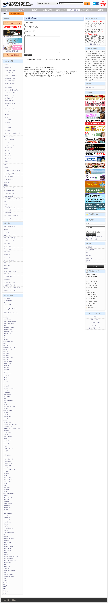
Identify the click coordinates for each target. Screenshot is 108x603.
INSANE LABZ (7, 416)
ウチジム (95, 317)
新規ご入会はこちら (91, 239)
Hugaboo (6, 412)
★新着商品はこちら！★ (12, 44)
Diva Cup (6, 370)
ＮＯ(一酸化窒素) (9, 196)
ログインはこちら (16, 14)
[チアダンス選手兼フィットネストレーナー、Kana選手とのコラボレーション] (95, 118)
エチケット (7, 263)
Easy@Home (7, 374)
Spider (5, 564)
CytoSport (6, 367)
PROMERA (6, 508)
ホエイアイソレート (11, 73)
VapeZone (6, 583)
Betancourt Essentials (9, 321)
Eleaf (4, 380)
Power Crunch (7, 504)
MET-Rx (5, 447)
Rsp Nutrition (7, 530)
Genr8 (5, 404)
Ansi (4, 307)
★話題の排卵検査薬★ (13, 51)
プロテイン (7, 64)
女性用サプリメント (9, 285)
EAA (6, 117)
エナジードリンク (9, 190)
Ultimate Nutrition (8, 575)
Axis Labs (6, 317)
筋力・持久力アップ (9, 227)
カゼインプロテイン (11, 75)
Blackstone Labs (8, 331)
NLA (4, 485)
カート (95, 266)
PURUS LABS (7, 514)
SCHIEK (5, 536)
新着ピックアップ (10, 95)
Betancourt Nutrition (9, 323)
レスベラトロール (9, 179)
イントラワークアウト (10, 235)
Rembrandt (6, 520)
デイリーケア (7, 210)
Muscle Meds (7, 461)
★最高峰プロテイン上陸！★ (13, 36)
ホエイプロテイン (10, 70)
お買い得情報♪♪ (8, 87)
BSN (4, 337)
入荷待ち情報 (90, 87)
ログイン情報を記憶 (94, 232)
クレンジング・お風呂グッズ (12, 288)
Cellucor (5, 343)
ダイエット (7, 243)
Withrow (5, 591)
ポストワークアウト (9, 238)
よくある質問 (47, 10)
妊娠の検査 (7, 279)
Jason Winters (7, 426)
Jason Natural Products (10, 424)
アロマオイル (7, 212)
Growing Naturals (8, 410)
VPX (4, 589)
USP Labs (6, 581)
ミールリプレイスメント (11, 271)
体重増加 (6, 229)
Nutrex (5, 491)
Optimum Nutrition (8, 493)
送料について (60, 10)
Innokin (5, 414)
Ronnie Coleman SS (9, 528)
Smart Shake (7, 550)
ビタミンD (8, 158)
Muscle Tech (7, 465)
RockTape (6, 526)
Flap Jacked (6, 392)
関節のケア (7, 254)
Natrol (5, 475)
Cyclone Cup (7, 363)
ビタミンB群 (8, 147)
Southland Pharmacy (9, 560)
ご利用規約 (89, 247)
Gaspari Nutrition (8, 400)
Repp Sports (7, 522)
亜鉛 (6, 167)
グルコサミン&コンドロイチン (12, 199)
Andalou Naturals (8, 305)
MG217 (5, 451)
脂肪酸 (6, 185)
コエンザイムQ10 (9, 174)
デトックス (7, 265)
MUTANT (6, 467)
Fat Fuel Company (8, 388)
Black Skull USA (8, 329)
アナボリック (7, 232)
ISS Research (7, 422)
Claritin (5, 351)
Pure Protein (7, 512)
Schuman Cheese (8, 538)
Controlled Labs (8, 357)
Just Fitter (6, 435)
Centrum (5, 345)
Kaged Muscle (7, 437)
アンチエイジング (9, 249)
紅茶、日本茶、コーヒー (11, 215)
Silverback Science (8, 546)
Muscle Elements (8, 459)
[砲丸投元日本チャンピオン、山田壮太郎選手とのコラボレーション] (95, 112)
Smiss (5, 552)
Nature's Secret (7, 479)
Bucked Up (6, 339)
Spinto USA (6, 566)
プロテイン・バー (9, 240)
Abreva (5, 303)
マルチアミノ (9, 130)
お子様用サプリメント (10, 207)
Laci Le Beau (7, 441)
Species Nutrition (8, 562)
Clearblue (6, 353)
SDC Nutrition (7, 542)
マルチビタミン (9, 145)
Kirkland (5, 439)
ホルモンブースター (9, 260)
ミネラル (6, 164)
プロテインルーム (95, 322)
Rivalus (5, 524)
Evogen (5, 384)
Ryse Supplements (8, 532)
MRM (5, 457)
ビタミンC (8, 150)
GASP (5, 398)
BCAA (7, 114)
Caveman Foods (8, 341)
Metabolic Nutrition (8, 449)
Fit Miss (5, 390)
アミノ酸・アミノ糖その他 (12, 133)
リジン (7, 125)
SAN (4, 534)
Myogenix (6, 471)
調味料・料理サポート (10, 290)
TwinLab (5, 573)
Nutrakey (6, 489)
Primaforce (6, 506)
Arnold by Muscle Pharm (10, 309)
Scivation (6, 540)
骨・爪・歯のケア (9, 246)
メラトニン (7, 201)
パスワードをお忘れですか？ (94, 237)
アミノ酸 (6, 111)
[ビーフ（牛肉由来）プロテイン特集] (95, 167)
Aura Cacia (6, 315)
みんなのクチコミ (86, 10)
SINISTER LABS (8, 548)
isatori (5, 420)
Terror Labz (6, 568)
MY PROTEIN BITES (9, 469)
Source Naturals (8, 558)
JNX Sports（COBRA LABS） (11, 428)
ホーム (8, 10)
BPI (4, 335)
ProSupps (6, 510)
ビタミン (6, 142)
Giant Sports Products (9, 406)
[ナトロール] (95, 180)
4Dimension (6, 298)
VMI (4, 587)
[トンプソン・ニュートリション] (95, 186)
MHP (4, 453)
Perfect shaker (7, 497)
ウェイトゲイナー (9, 136)
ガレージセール (9, 108)
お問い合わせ (74, 10)
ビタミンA (8, 153)
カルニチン (8, 128)
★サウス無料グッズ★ (11, 90)
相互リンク (89, 261)
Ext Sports (6, 386)
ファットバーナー (9, 139)
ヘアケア (6, 204)
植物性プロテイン (10, 78)
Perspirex (6, 499)
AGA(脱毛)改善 (8, 276)
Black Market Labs (8, 327)
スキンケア (7, 251)
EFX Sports (6, 378)
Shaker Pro (6, 544)
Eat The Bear (7, 376)
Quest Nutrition (7, 516)
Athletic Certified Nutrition (10, 313)
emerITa (5, 382)
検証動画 (100, 10)
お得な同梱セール (10, 100)
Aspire (5, 311)
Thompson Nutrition (9, 571)
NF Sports (6, 483)
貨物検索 (34, 10)
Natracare (6, 473)
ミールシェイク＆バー (10, 188)
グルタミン (8, 119)
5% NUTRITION (8, 301)
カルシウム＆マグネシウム (12, 170)
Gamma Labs (7, 396)
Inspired (5, 418)
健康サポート (7, 274)
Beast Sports (7, 319)
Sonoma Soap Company (10, 556)
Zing (4, 593)
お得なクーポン (9, 98)
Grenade (6, 408)
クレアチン (8, 122)
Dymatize (6, 372)
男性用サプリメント (9, 282)
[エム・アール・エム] (95, 161)
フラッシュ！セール (11, 92)
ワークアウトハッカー (95, 328)
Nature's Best (7, 477)
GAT (4, 402)
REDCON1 (6, 518)
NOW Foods (6, 487)
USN (4, 579)
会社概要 (88, 255)
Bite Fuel (6, 325)
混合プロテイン (9, 67)
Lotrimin (5, 445)
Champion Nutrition (9, 347)
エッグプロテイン (10, 80)
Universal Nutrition (8, 577)
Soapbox (6, 554)
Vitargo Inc (6, 585)
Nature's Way (7, 481)
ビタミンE (8, 156)
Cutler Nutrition (7, 361)
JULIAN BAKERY (8, 432)
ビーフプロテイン (10, 83)
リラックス (7, 257)
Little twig (6, 443)
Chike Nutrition (7, 349)
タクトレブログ (95, 320)
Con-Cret (6, 355)
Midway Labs (7, 455)
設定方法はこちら (95, 44)
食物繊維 (6, 182)
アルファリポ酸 (8, 176)
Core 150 (6, 359)
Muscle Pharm (7, 463)
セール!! (21, 10)
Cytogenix (6, 365)
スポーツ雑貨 (7, 218)
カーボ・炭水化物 (9, 193)
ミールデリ (95, 325)
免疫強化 (6, 268)
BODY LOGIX (7, 333)
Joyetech (6, 430)
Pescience (6, 501)
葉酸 (6, 161)
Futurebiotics (7, 394)
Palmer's (5, 495)
